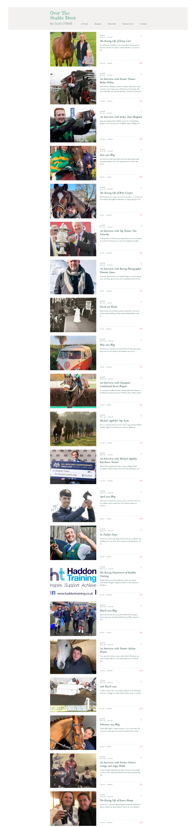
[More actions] (142, 36)
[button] (126, 24)
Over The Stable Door (63, 15)
